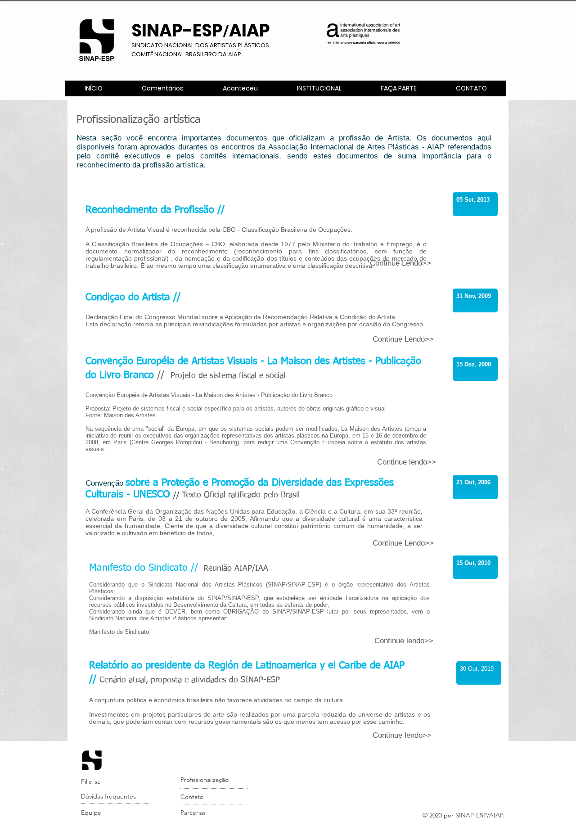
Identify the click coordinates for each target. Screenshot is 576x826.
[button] (319, 88)
